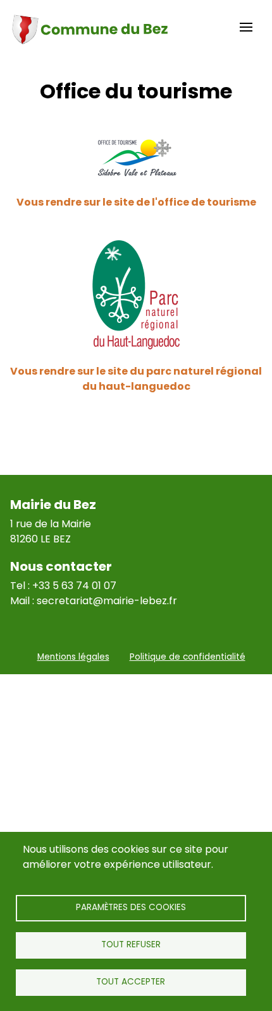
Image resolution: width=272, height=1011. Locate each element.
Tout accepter (130, 982)
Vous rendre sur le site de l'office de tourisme (136, 202)
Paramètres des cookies (131, 907)
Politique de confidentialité (187, 657)
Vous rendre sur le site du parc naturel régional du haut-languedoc (136, 379)
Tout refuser (131, 944)
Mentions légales (73, 657)
